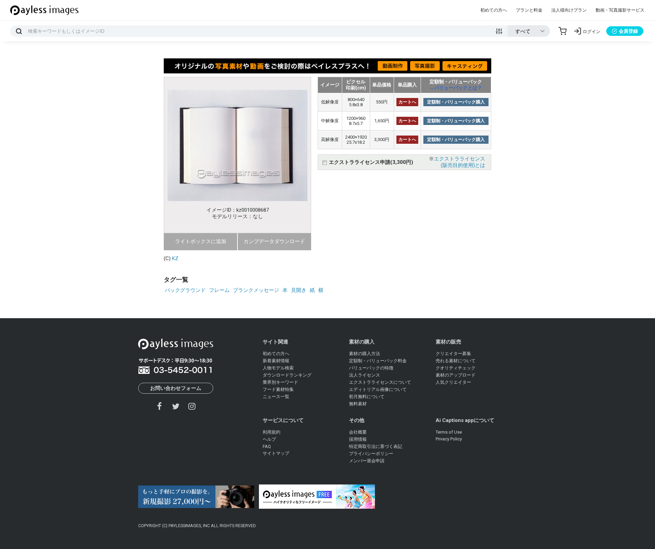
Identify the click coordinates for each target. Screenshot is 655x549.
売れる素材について (456, 360)
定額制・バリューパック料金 (378, 360)
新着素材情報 (276, 360)
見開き (298, 290)
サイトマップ (276, 453)
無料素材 (358, 403)
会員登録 (628, 31)
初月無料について (366, 396)
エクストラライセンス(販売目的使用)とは (459, 162)
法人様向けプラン (569, 10)
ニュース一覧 (276, 396)
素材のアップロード (456, 375)
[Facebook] (160, 406)
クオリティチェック (456, 367)
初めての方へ (493, 10)
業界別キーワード (280, 382)
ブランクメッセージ (256, 290)
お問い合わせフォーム (175, 388)
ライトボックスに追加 (200, 241)
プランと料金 (529, 10)
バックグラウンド (185, 290)
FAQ (267, 446)
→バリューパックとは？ (456, 87)
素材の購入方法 (364, 353)
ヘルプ (269, 439)
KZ (175, 258)
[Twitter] (175, 406)
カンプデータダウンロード (274, 241)
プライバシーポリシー (371, 453)
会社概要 (358, 432)
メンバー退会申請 (366, 460)
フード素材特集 (278, 389)
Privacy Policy (449, 438)
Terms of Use (449, 432)
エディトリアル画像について (378, 389)
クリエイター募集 (453, 353)
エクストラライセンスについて (380, 382)
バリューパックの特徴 (371, 367)
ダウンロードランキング (287, 375)
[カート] (562, 31)
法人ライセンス (364, 375)
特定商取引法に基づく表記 (375, 446)
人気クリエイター (453, 382)
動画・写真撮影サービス (620, 10)
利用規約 (271, 432)
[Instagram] (192, 406)
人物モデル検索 (278, 367)
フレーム (219, 290)
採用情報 (358, 439)
